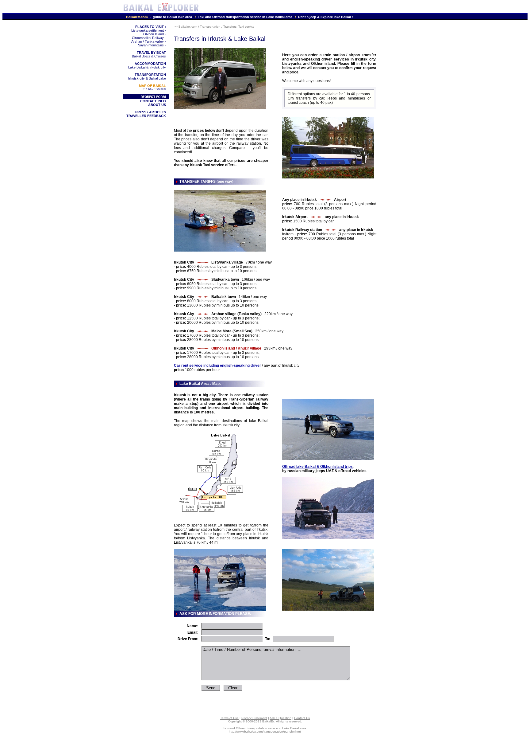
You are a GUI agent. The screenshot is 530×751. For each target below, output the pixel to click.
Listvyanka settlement (147, 30)
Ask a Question (280, 718)
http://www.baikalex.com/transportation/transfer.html (265, 731)
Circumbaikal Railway (148, 38)
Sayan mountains (151, 45)
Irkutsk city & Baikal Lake (147, 76)
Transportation (210, 26)
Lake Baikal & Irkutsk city (147, 65)
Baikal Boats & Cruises (149, 54)
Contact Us (302, 718)
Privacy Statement (254, 718)
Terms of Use (229, 718)
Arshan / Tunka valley (147, 41)
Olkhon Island (153, 34)
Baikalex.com (188, 26)
